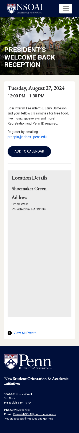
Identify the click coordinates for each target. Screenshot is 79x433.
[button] (65, 8)
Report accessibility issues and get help (29, 418)
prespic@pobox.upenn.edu (27, 137)
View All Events (24, 333)
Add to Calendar (29, 151)
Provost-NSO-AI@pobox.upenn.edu (34, 414)
